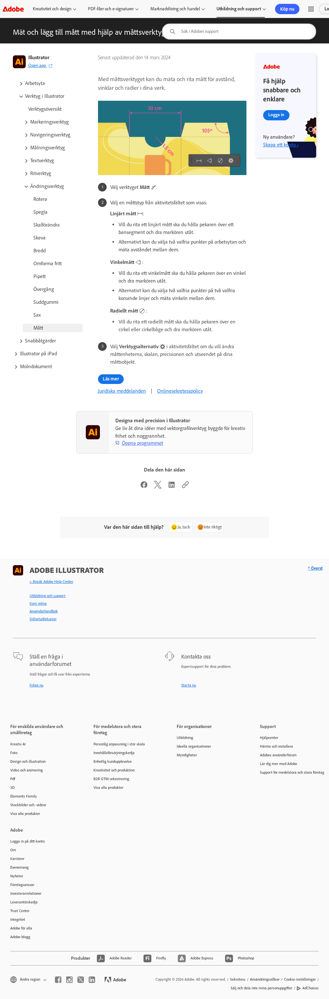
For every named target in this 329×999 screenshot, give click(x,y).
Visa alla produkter (25, 813)
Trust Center (20, 911)
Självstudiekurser (43, 619)
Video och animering (26, 770)
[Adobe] (13, 9)
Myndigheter (187, 755)
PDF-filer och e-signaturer (111, 9)
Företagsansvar (22, 884)
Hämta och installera (276, 746)
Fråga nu (36, 685)
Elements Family (23, 796)
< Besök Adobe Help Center (51, 581)
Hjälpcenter (269, 737)
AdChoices (310, 988)
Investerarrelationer (25, 893)
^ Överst (315, 568)
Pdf (12, 779)
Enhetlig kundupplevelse (112, 761)
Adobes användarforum (278, 755)
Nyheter (16, 876)
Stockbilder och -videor (28, 805)
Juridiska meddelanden (122, 391)
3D (12, 787)
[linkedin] (92, 979)
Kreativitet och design (52, 9)
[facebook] (58, 979)
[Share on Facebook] (144, 487)
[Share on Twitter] (158, 487)
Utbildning (185, 737)
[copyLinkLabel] (185, 487)
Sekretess (237, 979)
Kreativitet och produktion (114, 770)
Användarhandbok (44, 611)
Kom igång (38, 603)
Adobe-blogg (20, 937)
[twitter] (80, 979)
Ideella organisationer (194, 746)
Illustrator (38, 57)
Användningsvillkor (265, 979)
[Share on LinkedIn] (171, 487)
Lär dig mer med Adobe (278, 763)
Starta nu (188, 685)
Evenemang (19, 867)
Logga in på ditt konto (27, 841)
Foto (13, 753)
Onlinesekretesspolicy (180, 391)
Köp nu (287, 9)
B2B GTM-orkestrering (111, 779)
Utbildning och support (239, 9)
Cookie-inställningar (300, 979)
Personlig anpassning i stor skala (119, 744)
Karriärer (17, 858)
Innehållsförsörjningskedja (114, 753)
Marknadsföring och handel (175, 9)
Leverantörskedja (24, 902)
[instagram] (69, 979)
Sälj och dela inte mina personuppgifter (261, 988)
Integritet (17, 919)
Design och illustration (28, 761)
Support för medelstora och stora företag (292, 772)
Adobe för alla (21, 928)
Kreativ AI (18, 744)
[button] (311, 9)
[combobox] (239, 31)
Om (13, 850)
